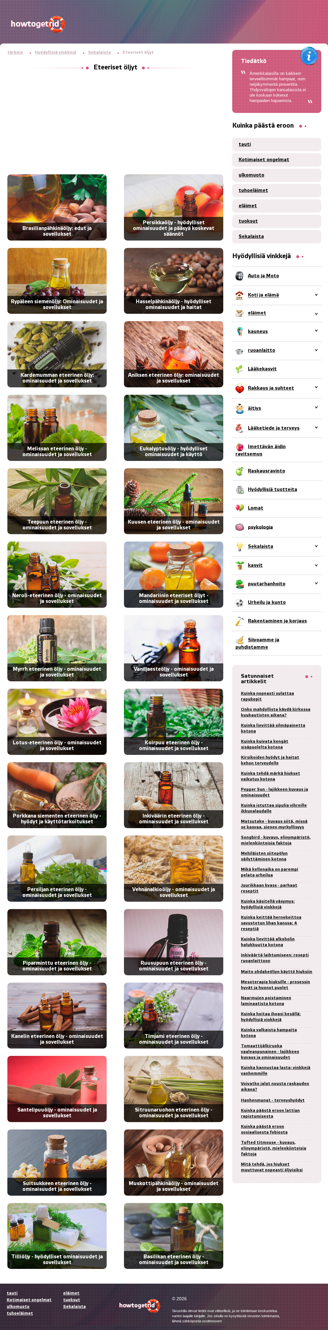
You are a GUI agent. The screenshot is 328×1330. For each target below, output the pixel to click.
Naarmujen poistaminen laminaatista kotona (266, 1001)
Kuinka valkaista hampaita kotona (269, 1033)
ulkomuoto (251, 175)
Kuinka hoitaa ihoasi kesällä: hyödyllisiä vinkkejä (271, 1017)
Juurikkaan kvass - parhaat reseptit (269, 888)
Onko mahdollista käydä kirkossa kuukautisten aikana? (275, 712)
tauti (245, 144)
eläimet (248, 206)
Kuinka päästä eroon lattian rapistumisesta (270, 1113)
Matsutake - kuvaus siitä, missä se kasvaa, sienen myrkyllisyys (274, 824)
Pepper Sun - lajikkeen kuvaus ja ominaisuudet (274, 792)
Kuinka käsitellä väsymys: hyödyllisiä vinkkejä (268, 904)
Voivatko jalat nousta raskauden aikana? (275, 1086)
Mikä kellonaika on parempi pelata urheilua (269, 872)
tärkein (15, 52)
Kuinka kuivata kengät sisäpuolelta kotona (264, 744)
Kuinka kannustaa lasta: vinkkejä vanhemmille (275, 1070)
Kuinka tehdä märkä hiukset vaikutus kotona (270, 776)
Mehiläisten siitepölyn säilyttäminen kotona (264, 856)
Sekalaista (99, 52)
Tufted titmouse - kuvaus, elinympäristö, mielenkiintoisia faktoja (273, 1148)
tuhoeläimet (253, 190)
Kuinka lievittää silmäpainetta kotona (273, 728)
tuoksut (248, 221)
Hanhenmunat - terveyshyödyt (273, 1100)
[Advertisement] (115, 123)
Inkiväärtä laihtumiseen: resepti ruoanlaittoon (275, 958)
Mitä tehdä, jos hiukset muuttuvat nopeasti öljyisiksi (272, 1167)
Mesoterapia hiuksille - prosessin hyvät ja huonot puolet (275, 985)
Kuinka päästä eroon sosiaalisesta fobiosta (264, 1129)
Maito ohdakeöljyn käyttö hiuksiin (276, 972)
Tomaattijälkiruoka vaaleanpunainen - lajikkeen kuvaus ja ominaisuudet (270, 1051)
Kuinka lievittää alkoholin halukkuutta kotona (268, 942)
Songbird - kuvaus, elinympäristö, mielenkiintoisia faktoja (276, 840)
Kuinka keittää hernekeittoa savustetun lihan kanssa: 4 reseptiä (271, 923)
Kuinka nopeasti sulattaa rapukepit (267, 696)
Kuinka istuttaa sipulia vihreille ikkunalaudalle (274, 808)
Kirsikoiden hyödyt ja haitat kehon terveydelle (270, 760)
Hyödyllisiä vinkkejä (55, 52)
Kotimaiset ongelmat (264, 160)
